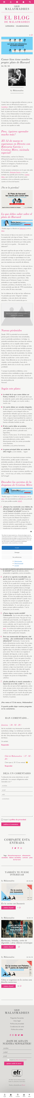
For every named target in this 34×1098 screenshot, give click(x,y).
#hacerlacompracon (14, 855)
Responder (5, 745)
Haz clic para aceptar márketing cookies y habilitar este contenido (17, 314)
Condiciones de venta (17, 1026)
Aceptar (17, 548)
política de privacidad (20, 1059)
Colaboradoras (22, 26)
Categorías (9, 26)
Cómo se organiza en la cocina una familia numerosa (16, 980)
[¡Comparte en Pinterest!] (18, 848)
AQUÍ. (20, 501)
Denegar (17, 552)
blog (2, 231)
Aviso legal (16, 565)
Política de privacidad (18, 563)
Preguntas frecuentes (17, 1018)
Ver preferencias (17, 557)
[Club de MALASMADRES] (17, 9)
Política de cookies (18, 561)
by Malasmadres (17, 90)
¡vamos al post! (8, 908)
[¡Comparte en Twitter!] (15, 848)
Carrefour (4, 107)
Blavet (23, 1085)
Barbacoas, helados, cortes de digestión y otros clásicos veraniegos (16, 941)
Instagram (22, 228)
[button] (31, 532)
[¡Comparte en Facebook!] (12, 848)
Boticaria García (15, 172)
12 (18, 986)
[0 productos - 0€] (23, 2)
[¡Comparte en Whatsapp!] (21, 848)
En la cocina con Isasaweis (13, 903)
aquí (4, 628)
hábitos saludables (15, 857)
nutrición (25, 857)
